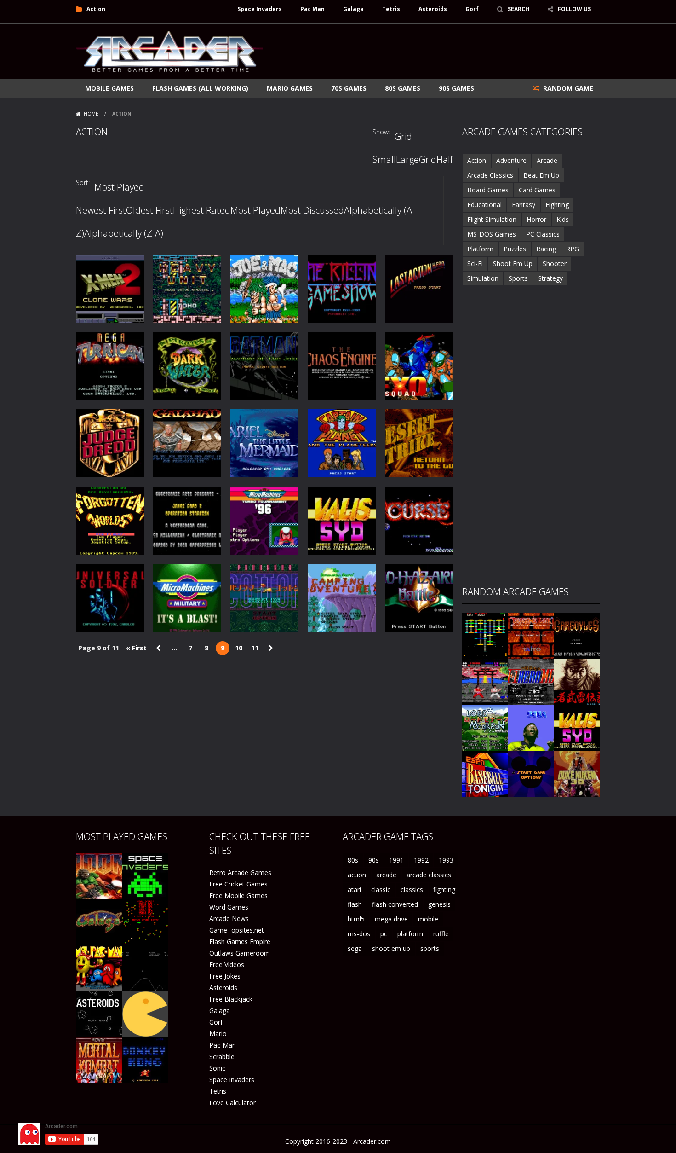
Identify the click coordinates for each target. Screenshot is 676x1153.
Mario (218, 1033)
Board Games (488, 189)
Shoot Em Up (513, 263)
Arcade (547, 160)
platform (410, 933)
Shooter (555, 263)
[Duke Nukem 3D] (577, 773)
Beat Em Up (541, 175)
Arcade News (229, 918)
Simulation (482, 278)
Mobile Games (109, 88)
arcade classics (429, 874)
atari (354, 889)
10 (238, 647)
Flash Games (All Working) (200, 88)
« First (136, 647)
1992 (421, 860)
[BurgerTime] (485, 635)
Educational (484, 204)
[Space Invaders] (145, 875)
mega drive (391, 919)
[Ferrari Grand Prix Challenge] (531, 681)
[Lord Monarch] (485, 727)
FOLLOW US (574, 9)
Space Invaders (259, 9)
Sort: (83, 182)
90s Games (456, 88)
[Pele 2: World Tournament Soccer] (531, 727)
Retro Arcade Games (240, 872)
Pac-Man (222, 1045)
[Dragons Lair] (531, 635)
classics (412, 889)
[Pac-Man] (145, 1013)
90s (373, 860)
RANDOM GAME (567, 88)
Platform (480, 248)
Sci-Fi (475, 263)
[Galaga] (99, 921)
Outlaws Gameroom (239, 953)
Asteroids (432, 9)
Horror (536, 219)
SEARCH (518, 9)
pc (383, 933)
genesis (439, 904)
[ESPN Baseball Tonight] (485, 773)
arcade (386, 874)
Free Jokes (225, 976)
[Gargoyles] (577, 635)
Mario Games (290, 88)
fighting (444, 889)
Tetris (391, 9)
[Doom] (99, 875)
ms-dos (359, 933)
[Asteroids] (99, 1013)
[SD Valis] (577, 727)
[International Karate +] (485, 681)
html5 (356, 919)
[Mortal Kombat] (99, 1059)
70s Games (349, 88)
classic (380, 889)
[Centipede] (145, 921)
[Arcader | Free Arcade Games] (169, 50)
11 (254, 647)
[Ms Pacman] (99, 967)
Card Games (537, 189)
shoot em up (391, 948)
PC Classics (543, 234)
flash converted (395, 904)
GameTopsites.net (236, 930)
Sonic (217, 1068)
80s (353, 860)
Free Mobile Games (238, 895)
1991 (396, 860)
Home (91, 113)
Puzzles (515, 248)
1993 (446, 860)
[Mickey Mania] (531, 773)
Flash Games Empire (239, 941)
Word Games (228, 907)
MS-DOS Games (491, 234)
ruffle (441, 933)
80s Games (402, 88)
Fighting (557, 204)
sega (355, 948)
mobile (428, 919)
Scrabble (222, 1056)
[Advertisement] (432, 51)
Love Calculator (232, 1102)
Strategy (550, 278)
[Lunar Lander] (145, 967)
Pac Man (312, 9)
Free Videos (226, 964)
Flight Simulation (491, 219)
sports (429, 948)
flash (355, 904)
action (357, 874)
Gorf (472, 9)
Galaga (353, 9)
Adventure (511, 160)
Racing (546, 248)
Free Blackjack (230, 999)
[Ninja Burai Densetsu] (577, 681)
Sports (518, 278)
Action (476, 160)
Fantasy (523, 204)
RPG (572, 248)
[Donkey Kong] (145, 1059)
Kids (562, 219)
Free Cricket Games (238, 884)
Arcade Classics (490, 175)
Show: (381, 131)
